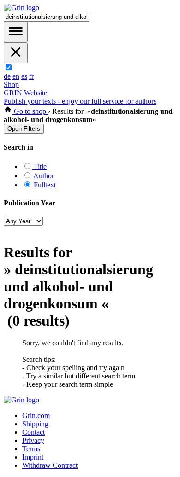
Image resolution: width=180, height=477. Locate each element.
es (24, 76)
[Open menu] (16, 32)
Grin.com (36, 415)
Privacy (33, 440)
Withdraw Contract (50, 465)
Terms (31, 449)
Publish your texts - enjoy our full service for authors (80, 101)
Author (43, 176)
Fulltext (44, 185)
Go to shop (30, 111)
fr (31, 76)
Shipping (35, 424)
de (7, 76)
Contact (33, 432)
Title (39, 166)
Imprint (32, 457)
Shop (11, 84)
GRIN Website (25, 93)
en (15, 76)
